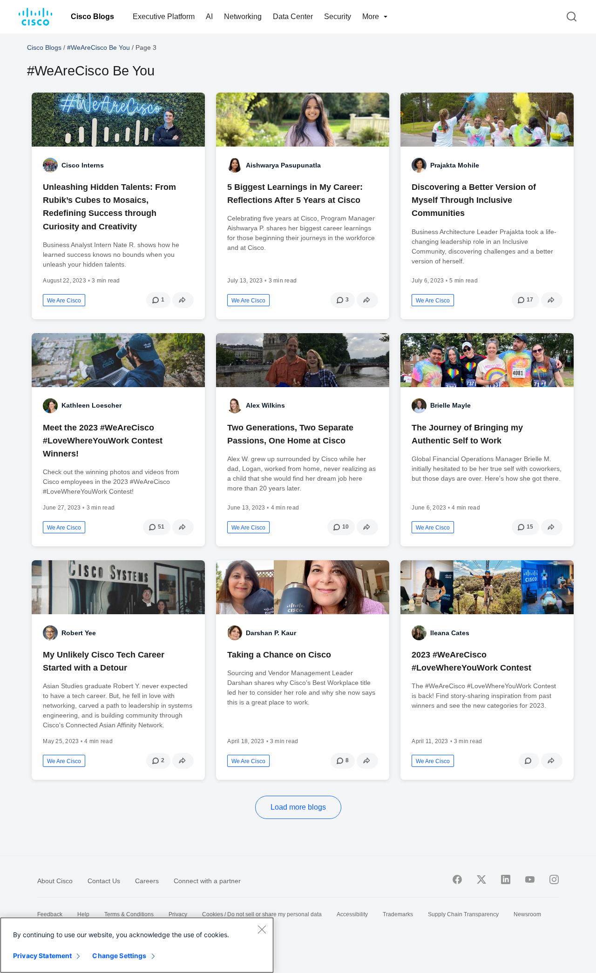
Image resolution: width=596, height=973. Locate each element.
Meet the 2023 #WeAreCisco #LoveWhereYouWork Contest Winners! (103, 440)
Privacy (178, 914)
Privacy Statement (42, 956)
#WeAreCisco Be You (98, 47)
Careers (147, 881)
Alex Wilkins (265, 405)
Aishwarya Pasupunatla (283, 165)
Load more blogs (298, 807)
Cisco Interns (82, 165)
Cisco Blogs (92, 16)
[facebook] (457, 879)
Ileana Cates (449, 633)
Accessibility (352, 914)
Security (337, 16)
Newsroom (527, 914)
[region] (137, 945)
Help (83, 914)
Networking (243, 16)
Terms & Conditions (129, 914)
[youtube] (530, 879)
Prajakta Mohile (454, 165)
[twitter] (481, 879)
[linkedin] (505, 879)
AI (209, 16)
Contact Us (104, 881)
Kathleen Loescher (91, 405)
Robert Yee (78, 633)
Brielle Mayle (450, 405)
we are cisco (64, 300)
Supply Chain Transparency (463, 914)
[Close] (261, 929)
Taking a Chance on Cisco (279, 654)
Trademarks (398, 914)
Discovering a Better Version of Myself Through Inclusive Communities (474, 200)
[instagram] (554, 879)
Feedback (49, 914)
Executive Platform (164, 16)
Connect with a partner (207, 881)
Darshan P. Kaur (271, 633)
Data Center (293, 16)
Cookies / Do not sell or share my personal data (262, 914)
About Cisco (55, 881)
